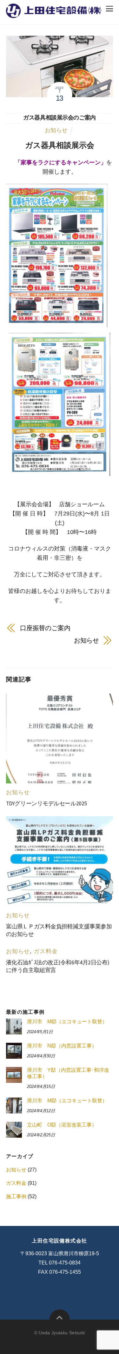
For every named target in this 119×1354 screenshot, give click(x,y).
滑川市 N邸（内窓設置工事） (62, 1045)
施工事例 (16, 1196)
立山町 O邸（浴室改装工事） (62, 1124)
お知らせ (56, 130)
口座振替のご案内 (45, 627)
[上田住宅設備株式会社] (53, 14)
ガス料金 (46, 951)
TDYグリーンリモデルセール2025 (46, 803)
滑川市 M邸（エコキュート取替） (67, 1021)
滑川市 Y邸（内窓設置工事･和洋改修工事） (68, 1073)
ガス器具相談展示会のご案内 (59, 117)
